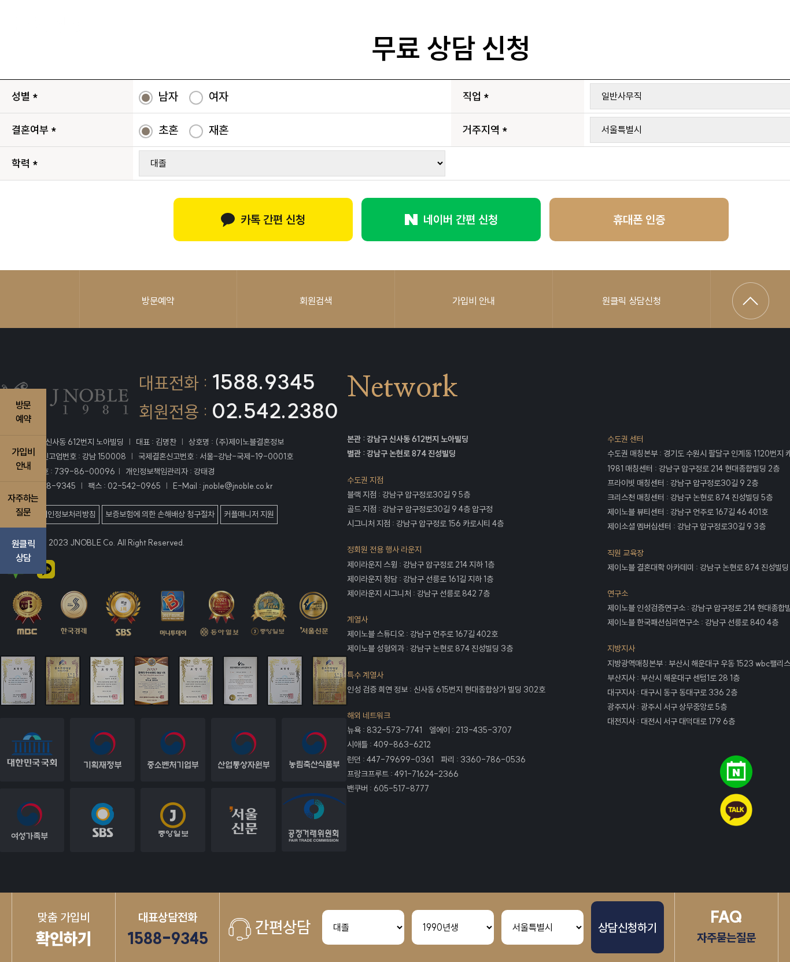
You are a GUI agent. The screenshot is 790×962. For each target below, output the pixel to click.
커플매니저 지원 (249, 514)
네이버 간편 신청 (460, 219)
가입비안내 (23, 458)
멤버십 (353, 28)
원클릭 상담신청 (631, 301)
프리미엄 (274, 28)
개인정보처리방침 (68, 514)
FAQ (726, 926)
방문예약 (158, 301)
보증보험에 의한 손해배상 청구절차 (160, 514)
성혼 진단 (590, 28)
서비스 (427, 28)
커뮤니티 (674, 28)
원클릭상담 (23, 550)
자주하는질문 (23, 504)
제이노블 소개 (180, 28)
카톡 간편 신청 (273, 219)
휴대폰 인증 (639, 219)
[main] (70, 29)
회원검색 (316, 301)
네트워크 (505, 28)
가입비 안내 (473, 301)
